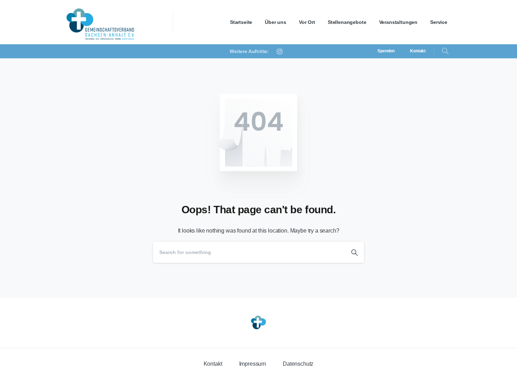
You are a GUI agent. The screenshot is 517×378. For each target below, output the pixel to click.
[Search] (445, 51)
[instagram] (280, 51)
